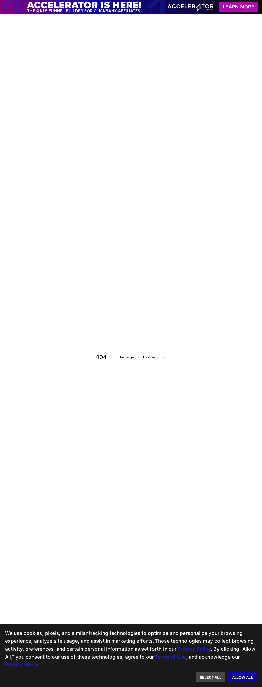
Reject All (210, 677)
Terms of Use (170, 657)
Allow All (242, 677)
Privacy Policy (194, 649)
